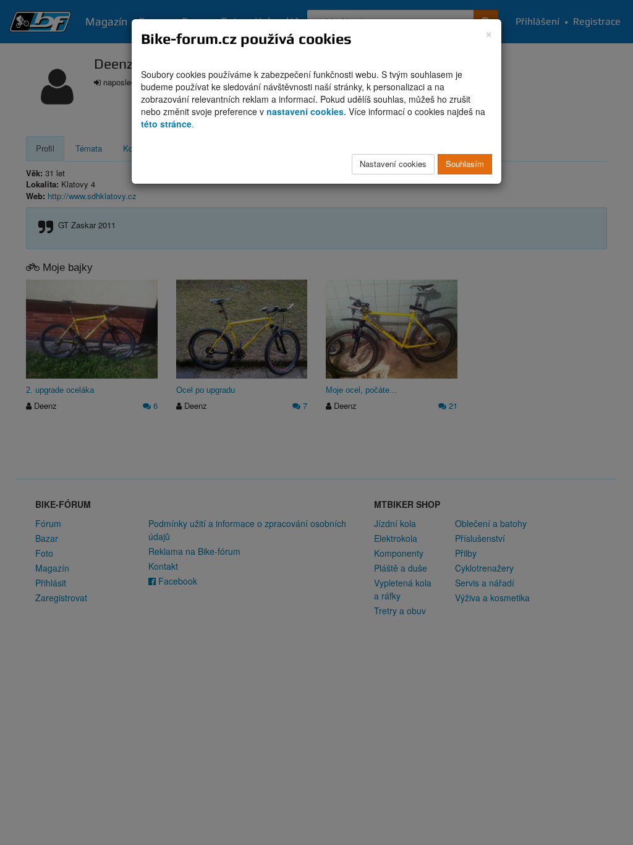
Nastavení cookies (393, 163)
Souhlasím (465, 163)
